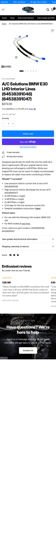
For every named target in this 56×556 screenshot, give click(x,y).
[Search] (48, 9)
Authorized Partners (26, 18)
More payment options (28, 147)
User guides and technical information (19, 239)
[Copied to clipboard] (17, 255)
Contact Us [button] (28, 350)
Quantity (5, 118)
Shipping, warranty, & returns (15, 246)
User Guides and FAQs (46, 18)
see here (26, 223)
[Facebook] (10, 255)
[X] (14, 255)
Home (4, 18)
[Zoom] (52, 30)
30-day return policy (37, 2)
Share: (4, 255)
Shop (12, 18)
